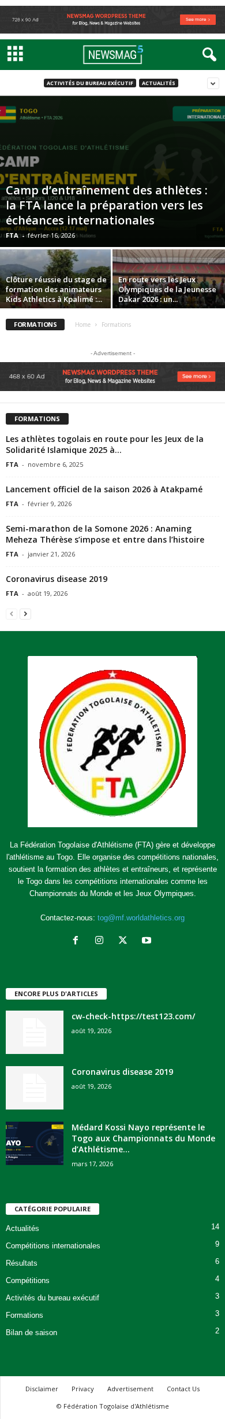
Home (83, 324)
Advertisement (130, 1388)
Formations (24, 1315)
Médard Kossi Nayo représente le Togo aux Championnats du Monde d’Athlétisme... (143, 1138)
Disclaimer (41, 1388)
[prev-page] (11, 613)
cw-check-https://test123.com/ (133, 1016)
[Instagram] (102, 941)
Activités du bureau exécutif (90, 83)
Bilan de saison (31, 1332)
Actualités (158, 83)
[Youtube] (148, 941)
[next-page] (25, 613)
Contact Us (183, 1388)
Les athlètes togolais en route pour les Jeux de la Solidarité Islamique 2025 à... (105, 444)
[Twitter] (125, 941)
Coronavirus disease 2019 (56, 578)
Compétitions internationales (53, 1245)
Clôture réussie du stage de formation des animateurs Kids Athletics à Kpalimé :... (56, 289)
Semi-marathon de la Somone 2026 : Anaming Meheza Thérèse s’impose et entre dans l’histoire (105, 534)
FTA (12, 235)
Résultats (22, 1263)
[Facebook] (78, 941)
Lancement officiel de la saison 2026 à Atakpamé (104, 489)
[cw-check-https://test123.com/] (34, 1032)
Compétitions (28, 1280)
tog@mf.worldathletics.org (141, 917)
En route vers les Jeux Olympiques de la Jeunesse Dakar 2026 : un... (167, 289)
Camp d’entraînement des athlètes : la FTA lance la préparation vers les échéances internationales (107, 205)
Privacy (83, 1388)
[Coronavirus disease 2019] (34, 1088)
